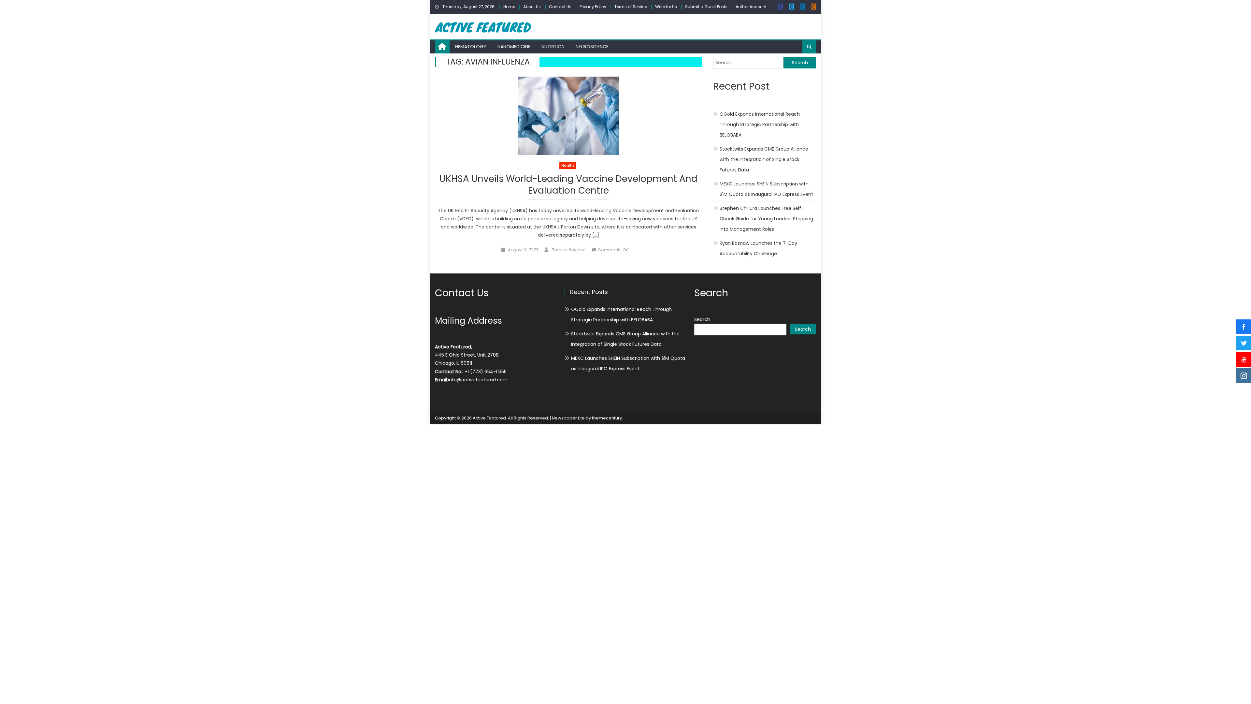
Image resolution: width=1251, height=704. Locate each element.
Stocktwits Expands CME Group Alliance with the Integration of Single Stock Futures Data (764, 159)
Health (567, 165)
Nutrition (553, 46)
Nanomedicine (513, 46)
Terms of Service (630, 6)
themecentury (607, 418)
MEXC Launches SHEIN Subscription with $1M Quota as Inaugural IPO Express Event (766, 189)
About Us (532, 6)
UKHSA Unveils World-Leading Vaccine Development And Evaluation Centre (568, 185)
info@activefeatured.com (478, 379)
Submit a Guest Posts (706, 6)
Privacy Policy (593, 6)
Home (509, 6)
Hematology (470, 46)
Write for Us (666, 6)
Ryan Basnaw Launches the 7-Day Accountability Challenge (758, 248)
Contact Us (560, 6)
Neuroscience (592, 46)
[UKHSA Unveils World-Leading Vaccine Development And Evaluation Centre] (568, 116)
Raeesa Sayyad (567, 250)
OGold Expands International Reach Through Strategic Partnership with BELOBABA (760, 124)
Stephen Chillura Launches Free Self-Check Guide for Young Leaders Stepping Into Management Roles (766, 218)
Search (702, 319)
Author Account (751, 6)
